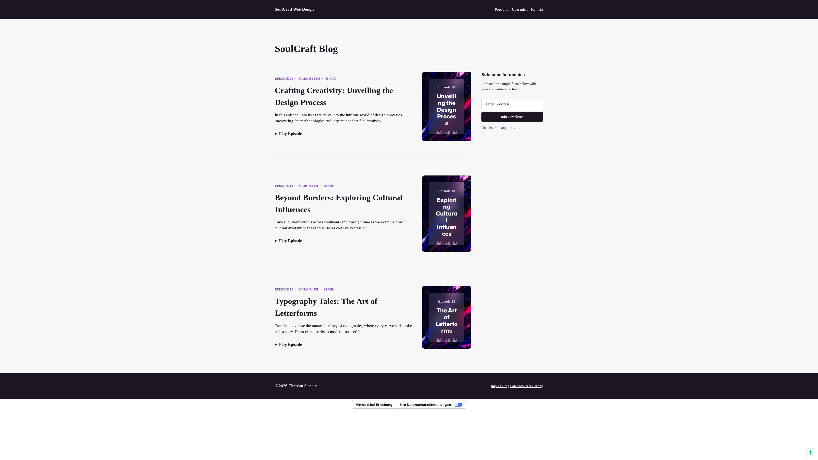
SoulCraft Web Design (294, 9)
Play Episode (290, 133)
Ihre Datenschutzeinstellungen (425, 404)
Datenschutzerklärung (526, 386)
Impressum (499, 386)
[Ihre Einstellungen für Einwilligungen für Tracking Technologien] (810, 452)
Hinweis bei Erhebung (374, 404)
